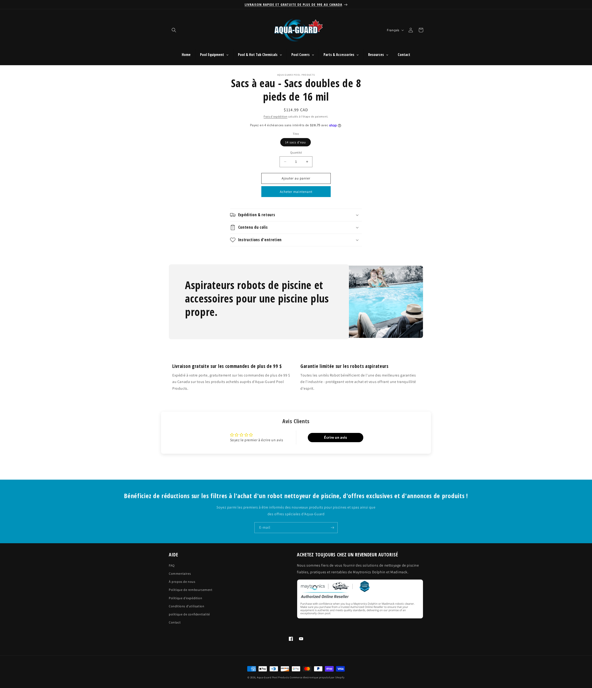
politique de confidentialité (189, 614)
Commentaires (180, 573)
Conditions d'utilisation (186, 606)
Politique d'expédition (185, 598)
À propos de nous (182, 582)
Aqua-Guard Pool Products (273, 677)
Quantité (296, 152)
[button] (174, 30)
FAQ (172, 565)
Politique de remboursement (191, 590)
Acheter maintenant (296, 191)
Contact (175, 622)
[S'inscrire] (332, 527)
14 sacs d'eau (295, 142)
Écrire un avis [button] (335, 437)
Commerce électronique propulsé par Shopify (317, 677)
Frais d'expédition (275, 116)
